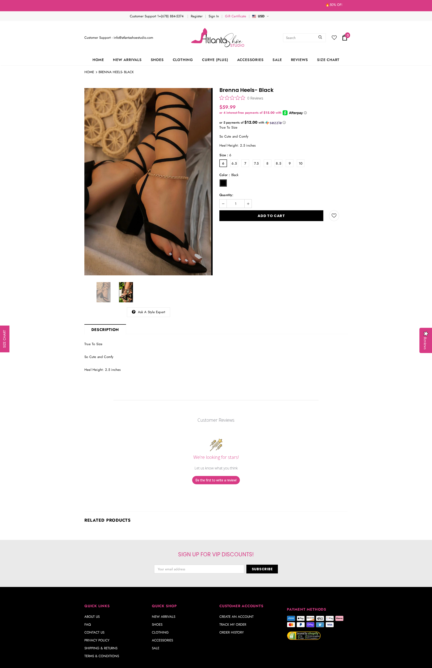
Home (89, 72)
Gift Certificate (235, 16)
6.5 (234, 163)
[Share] (345, 215)
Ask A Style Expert (151, 312)
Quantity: (226, 194)
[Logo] (218, 38)
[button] (283, 122)
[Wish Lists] (334, 215)
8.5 (278, 163)
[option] (148, 181)
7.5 (256, 163)
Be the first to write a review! (216, 480)
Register (196, 16)
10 (300, 163)
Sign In (214, 16)
